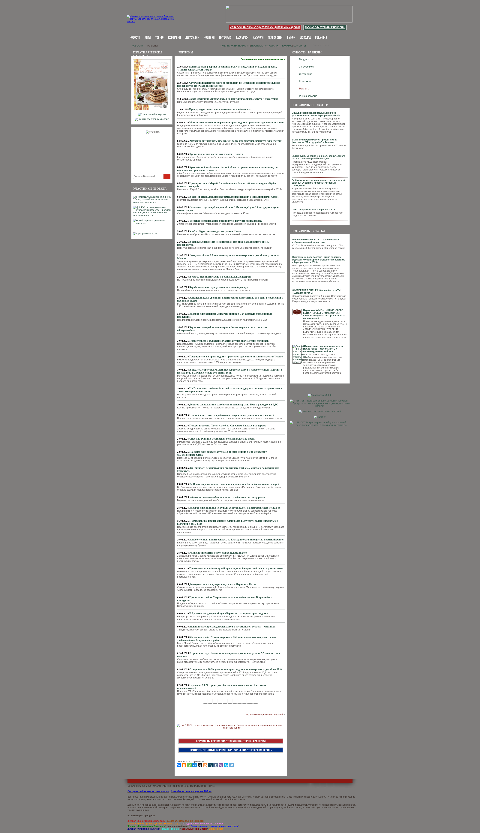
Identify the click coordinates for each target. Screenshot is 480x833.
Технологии (275, 37)
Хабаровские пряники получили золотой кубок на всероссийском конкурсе (234, 507)
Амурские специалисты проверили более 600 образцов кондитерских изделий (235, 141)
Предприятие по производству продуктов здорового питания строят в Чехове (236, 356)
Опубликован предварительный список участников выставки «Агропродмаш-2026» (316, 114)
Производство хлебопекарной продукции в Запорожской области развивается (236, 568)
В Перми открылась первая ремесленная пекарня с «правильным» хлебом (234, 196)
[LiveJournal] (210, 765)
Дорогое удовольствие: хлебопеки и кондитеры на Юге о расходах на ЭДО (233, 404)
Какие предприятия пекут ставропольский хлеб (218, 552)
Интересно (305, 73)
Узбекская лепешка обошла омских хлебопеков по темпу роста (227, 497)
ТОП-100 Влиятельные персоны (325, 27)
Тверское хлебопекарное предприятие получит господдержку (225, 220)
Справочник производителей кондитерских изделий (265, 27)
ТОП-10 (159, 37)
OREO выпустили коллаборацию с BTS (313, 209)
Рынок (291, 37)
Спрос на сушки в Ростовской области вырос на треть (222, 438)
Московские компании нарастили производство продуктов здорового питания (236, 122)
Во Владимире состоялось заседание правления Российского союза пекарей (234, 484)
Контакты (299, 45)
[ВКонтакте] (179, 765)
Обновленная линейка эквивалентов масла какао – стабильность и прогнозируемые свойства (323, 349)
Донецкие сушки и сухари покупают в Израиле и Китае (222, 584)
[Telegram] (231, 765)
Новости (135, 37)
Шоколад (305, 37)
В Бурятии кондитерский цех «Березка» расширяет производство (228, 613)
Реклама (286, 45)
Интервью (225, 37)
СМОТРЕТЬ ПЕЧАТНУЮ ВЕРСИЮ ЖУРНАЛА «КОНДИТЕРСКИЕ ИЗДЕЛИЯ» (231, 750)
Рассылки (242, 37)
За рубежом (306, 66)
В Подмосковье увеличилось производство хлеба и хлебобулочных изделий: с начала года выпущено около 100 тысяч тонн (229, 371)
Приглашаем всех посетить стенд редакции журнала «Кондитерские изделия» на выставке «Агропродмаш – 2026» (318, 260)
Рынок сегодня (308, 95)
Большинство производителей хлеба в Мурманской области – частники (232, 626)
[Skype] (226, 765)
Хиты (148, 37)
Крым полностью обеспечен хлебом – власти (216, 154)
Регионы (304, 88)
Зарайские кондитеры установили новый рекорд (218, 287)
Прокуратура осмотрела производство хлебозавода (219, 109)
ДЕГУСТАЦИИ (192, 37)
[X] (200, 765)
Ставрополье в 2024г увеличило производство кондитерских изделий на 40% (235, 669)
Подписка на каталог (265, 45)
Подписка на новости (235, 45)
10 (250, 701)
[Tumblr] (215, 765)
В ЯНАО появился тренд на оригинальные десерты (220, 276)
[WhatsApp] (189, 765)
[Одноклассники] (184, 765)
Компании (174, 37)
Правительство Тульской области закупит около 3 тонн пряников (229, 340)
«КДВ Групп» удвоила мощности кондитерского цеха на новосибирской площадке (318, 157)
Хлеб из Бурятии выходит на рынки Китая (215, 231)
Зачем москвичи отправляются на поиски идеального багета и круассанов (233, 99)
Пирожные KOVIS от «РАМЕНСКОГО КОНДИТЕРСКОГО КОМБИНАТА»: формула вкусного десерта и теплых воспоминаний (324, 314)
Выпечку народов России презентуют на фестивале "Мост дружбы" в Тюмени (314, 141)
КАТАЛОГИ (258, 37)
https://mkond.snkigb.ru (182, 796)
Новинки (209, 37)
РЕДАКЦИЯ (321, 37)
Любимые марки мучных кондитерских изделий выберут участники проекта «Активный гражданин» (318, 183)
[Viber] (221, 765)
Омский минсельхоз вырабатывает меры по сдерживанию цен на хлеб (231, 415)
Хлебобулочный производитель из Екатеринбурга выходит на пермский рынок (236, 539)
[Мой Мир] (194, 765)
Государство (306, 59)
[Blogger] (205, 765)
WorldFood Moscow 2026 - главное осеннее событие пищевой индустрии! (316, 241)
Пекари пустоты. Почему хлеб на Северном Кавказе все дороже (227, 425)
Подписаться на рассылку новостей (264, 714)
